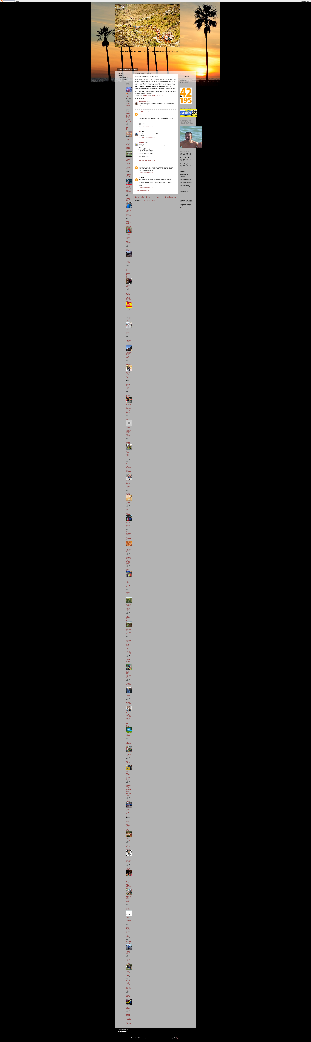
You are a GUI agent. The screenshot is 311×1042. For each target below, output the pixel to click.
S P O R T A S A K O (128, 997)
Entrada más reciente (142, 197)
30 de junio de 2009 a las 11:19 (147, 107)
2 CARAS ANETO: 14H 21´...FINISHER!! (128, 899)
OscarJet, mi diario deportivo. (128, 788)
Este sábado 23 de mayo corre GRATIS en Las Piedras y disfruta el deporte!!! (128, 647)
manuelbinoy (128, 869)
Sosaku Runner (128, 494)
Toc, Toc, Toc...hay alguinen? (128, 989)
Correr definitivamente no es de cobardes (128, 535)
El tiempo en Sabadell (186, 75)
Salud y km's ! (128, 928)
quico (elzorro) (129, 95)
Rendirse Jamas (128, 639)
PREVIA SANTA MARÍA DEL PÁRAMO (128, 119)
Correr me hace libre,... (128, 1023)
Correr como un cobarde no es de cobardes (128, 468)
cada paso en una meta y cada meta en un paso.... (128, 826)
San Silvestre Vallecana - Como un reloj (128, 860)
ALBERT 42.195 (128, 942)
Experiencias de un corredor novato (128, 983)
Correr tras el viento (128, 762)
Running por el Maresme (128, 618)
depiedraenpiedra (128, 685)
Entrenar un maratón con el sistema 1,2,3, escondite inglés (128, 239)
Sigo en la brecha (128, 735)
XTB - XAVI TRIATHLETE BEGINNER (128, 885)
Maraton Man (128, 418)
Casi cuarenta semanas (128, 695)
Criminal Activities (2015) (128, 562)
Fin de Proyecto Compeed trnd (128, 919)
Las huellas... (128, 138)
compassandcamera (159, 1038)
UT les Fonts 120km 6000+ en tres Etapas (128, 675)
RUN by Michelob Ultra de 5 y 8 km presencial (128, 190)
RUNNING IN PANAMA (128, 176)
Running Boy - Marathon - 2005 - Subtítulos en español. (128, 431)
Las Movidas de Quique (128, 847)
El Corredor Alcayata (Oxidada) (128, 273)
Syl (139, 177)
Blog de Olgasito (128, 320)
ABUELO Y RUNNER (128, 661)
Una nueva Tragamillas (128, 331)
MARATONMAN (128, 114)
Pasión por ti (127, 388)
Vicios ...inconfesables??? (128, 549)
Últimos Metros (128, 1015)
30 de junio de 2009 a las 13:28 (147, 137)
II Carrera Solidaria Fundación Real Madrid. (128, 355)
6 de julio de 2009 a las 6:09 (146, 187)
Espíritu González (128, 703)
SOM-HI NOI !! (128, 570)
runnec (128, 801)
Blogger (177, 1038)
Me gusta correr (127, 725)
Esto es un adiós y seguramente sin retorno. (128, 933)
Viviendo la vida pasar (128, 594)
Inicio (157, 197)
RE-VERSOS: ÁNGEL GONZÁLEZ (128, 261)
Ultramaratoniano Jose (128, 442)
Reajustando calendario (128, 524)
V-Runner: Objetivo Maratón (128, 341)
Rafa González (143, 101)
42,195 (119, 7)
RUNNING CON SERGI (128, 953)
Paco (140, 131)
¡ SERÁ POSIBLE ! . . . (128, 200)
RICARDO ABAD (128, 363)
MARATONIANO (128, 1019)
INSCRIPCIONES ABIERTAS (128, 311)
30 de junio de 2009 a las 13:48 (147, 160)
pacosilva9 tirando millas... (128, 961)
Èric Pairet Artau (143, 111)
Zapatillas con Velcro (128, 908)
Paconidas (141, 142)
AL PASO (127, 250)
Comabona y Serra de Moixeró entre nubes (128, 607)
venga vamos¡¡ (128, 839)
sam (140, 165)
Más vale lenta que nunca (128, 512)
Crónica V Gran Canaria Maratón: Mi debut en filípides (128, 776)
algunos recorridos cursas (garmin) (127, 69)
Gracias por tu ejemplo (128, 287)
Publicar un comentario (143, 190)
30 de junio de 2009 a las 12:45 (147, 126)
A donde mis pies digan (128, 559)
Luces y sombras (128, 395)
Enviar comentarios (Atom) (149, 200)
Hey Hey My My (128, 503)
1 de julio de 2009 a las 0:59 (146, 172)
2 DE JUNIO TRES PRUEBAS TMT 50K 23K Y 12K (128, 297)
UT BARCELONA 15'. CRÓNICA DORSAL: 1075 (128, 582)
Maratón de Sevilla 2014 (128, 754)
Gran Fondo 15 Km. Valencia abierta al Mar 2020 (128, 212)
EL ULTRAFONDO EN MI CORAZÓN (128, 455)
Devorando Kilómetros (128, 743)
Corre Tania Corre (127, 128)
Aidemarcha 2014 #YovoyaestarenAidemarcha (128, 715)
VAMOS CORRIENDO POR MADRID (128, 224)
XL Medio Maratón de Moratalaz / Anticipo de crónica (128, 408)
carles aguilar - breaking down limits (128, 147)
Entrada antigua (170, 197)
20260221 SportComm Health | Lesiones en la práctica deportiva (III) (128, 163)
